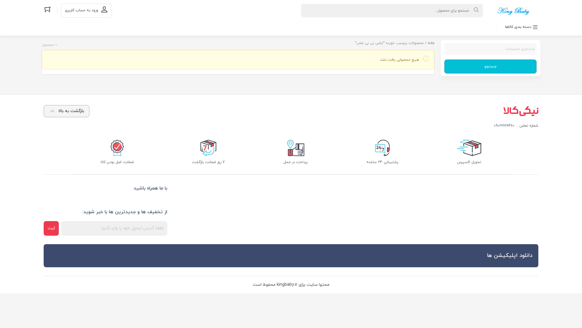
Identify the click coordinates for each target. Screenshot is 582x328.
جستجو (490, 66)
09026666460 (504, 125)
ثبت (51, 228)
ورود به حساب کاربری (81, 10)
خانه (431, 43)
